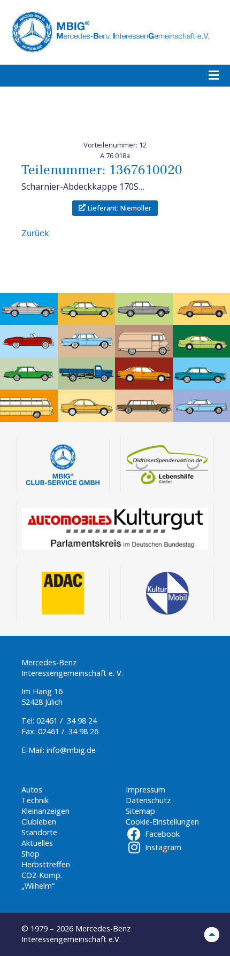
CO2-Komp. (41, 875)
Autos (31, 789)
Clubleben (38, 822)
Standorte (39, 832)
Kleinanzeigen (45, 811)
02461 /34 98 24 (66, 721)
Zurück (35, 233)
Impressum (145, 789)
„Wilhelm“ (38, 886)
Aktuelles (37, 843)
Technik (35, 800)
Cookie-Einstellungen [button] (162, 822)
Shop (30, 854)
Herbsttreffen (45, 864)
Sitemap (140, 811)
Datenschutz (148, 800)
